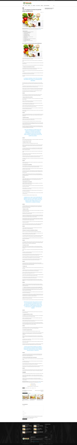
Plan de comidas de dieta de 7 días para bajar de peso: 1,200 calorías (27, 390)
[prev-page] (22, 401)
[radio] (30, 385)
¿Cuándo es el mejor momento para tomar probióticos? (39, 390)
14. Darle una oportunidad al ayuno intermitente (28, 40)
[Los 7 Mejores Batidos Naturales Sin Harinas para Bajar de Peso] (33, 396)
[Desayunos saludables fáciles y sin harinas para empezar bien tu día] (40, 396)
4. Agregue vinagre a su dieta (26, 34)
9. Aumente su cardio (26, 37)
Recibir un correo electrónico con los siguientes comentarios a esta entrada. (30, 417)
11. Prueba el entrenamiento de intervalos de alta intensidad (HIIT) (30, 38)
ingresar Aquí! (39, 382)
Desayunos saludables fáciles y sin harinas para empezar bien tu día (29, 432)
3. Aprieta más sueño (26, 33)
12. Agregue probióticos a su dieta (27, 39)
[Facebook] (45, 439)
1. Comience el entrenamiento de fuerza (27, 32)
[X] (52, 0)
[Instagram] (51, 0)
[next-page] (23, 401)
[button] (54, 5)
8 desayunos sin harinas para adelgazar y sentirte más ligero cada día (25, 400)
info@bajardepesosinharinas (36, 441)
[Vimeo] (53, 0)
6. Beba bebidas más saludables (27, 35)
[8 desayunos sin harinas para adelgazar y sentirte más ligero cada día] (25, 396)
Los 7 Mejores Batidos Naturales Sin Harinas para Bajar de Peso (28, 429)
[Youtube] (54, 0)
